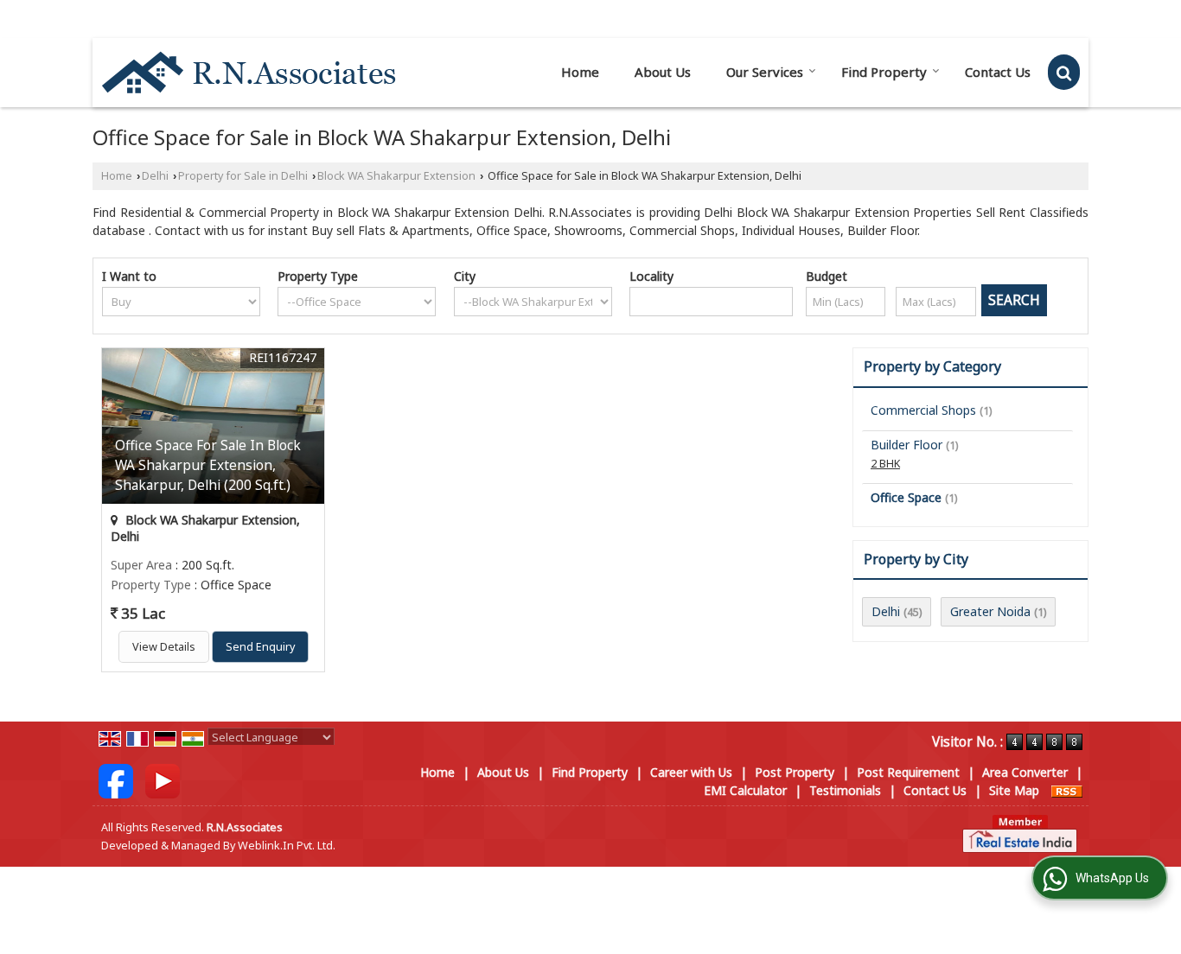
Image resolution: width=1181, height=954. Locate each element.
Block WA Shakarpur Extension (396, 176)
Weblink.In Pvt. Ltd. (286, 845)
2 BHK (885, 463)
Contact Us (998, 71)
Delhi (155, 176)
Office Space (906, 497)
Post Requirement (908, 772)
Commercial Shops (923, 410)
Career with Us (691, 772)
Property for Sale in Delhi (243, 176)
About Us (663, 71)
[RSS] (1066, 790)
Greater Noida (990, 611)
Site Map (1014, 790)
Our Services (764, 71)
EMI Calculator (745, 790)
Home (580, 71)
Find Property (884, 71)
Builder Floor (906, 444)
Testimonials (845, 790)
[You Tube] (162, 779)
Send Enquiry (260, 646)
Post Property (794, 772)
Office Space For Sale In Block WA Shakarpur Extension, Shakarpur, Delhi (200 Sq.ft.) (208, 465)
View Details (163, 646)
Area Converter (1025, 772)
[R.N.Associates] (248, 72)
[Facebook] (116, 779)
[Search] (1064, 72)
